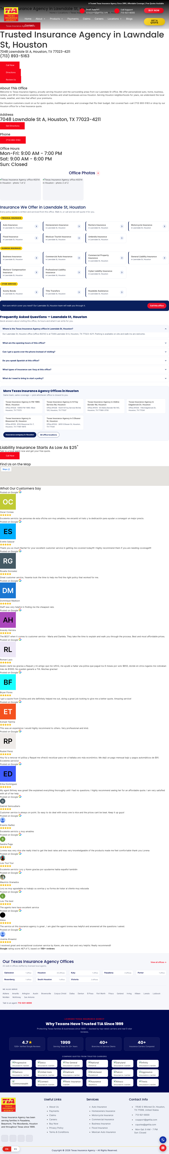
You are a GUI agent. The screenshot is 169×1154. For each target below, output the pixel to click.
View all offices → (158, 962)
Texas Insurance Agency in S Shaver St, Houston (64, 422)
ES (15, 1149)
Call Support (127, 9)
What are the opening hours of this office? (24, 343)
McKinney (17, 997)
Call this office (157, 305)
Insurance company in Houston (20, 435)
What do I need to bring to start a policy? (23, 378)
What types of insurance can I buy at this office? (27, 369)
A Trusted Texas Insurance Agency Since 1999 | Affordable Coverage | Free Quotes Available (126, 3)
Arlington (26, 993)
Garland (120, 993)
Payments (73, 18)
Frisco (111, 993)
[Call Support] (116, 10)
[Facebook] (4, 1138)
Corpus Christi (60, 993)
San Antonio (29, 997)
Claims (86, 18)
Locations (113, 18)
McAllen (6, 997)
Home (28, 18)
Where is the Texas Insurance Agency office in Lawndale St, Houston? (38, 328)
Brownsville (46, 993)
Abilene (6, 993)
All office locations (48, 435)
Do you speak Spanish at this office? (21, 360)
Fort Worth (101, 993)
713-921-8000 (25, 1003)
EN (6, 1149)
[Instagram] (13, 1138)
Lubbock (156, 993)
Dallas (72, 993)
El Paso (90, 993)
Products (55, 18)
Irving (129, 993)
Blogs (129, 18)
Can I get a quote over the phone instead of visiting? (29, 352)
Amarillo (15, 993)
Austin (35, 993)
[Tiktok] (29, 1138)
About (39, 18)
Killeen (137, 993)
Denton (81, 993)
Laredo (147, 993)
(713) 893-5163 (14, 56)
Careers (99, 18)
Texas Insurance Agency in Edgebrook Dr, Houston (142, 406)
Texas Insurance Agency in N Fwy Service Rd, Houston (64, 406)
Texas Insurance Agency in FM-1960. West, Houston (23, 406)
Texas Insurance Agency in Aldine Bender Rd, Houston (104, 406)
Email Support (92, 9)
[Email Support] (82, 10)
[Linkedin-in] (21, 1138)
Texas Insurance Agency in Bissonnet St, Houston (20, 422)
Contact (29, 25)
